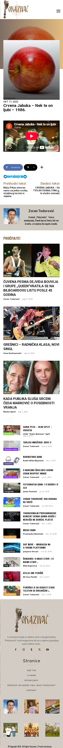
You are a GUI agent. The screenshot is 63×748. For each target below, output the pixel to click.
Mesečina (8, 434)
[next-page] (11, 420)
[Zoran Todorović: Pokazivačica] (52, 706)
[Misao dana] (11, 533)
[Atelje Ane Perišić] (11, 576)
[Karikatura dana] (11, 460)
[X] (39, 649)
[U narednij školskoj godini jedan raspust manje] (11, 473)
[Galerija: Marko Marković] (52, 730)
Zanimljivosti (9, 537)
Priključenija (9, 551)
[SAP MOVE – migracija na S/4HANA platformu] (11, 548)
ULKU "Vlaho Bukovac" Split (36, 434)
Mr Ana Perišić (30, 577)
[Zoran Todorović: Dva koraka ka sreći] (11, 502)
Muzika (7, 275)
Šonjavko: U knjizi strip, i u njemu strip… (38, 560)
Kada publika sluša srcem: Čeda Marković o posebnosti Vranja (28, 403)
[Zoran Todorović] (12, 217)
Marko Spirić (9, 411)
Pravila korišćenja (45, 746)
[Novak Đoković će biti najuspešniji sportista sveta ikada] (10, 706)
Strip (6, 565)
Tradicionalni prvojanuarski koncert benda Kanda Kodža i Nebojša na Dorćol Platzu (39, 516)
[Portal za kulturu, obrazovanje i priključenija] (16, 9)
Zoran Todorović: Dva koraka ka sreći (40, 500)
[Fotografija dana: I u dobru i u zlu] (11, 488)
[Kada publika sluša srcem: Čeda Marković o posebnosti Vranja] (31, 377)
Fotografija (9, 491)
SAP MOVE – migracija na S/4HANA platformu (36, 546)
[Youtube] (47, 649)
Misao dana (29, 530)
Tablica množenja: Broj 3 (37, 442)
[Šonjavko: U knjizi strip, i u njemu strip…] (11, 562)
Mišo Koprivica (30, 565)
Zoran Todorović (41, 211)
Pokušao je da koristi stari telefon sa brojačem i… (39, 589)
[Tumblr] (31, 649)
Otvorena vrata (10, 449)
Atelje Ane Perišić (33, 573)
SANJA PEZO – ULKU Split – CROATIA (37, 428)
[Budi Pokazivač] (10, 730)
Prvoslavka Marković (33, 534)
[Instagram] (23, 649)
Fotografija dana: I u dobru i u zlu (40, 486)
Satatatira (8, 463)
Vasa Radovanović (12, 353)
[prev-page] (5, 420)
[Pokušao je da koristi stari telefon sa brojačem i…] (11, 591)
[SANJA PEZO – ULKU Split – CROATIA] (11, 430)
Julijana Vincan (30, 551)
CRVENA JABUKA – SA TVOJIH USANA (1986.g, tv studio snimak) (46, 190)
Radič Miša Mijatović (33, 460)
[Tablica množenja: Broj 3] (11, 446)
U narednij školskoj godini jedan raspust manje (38, 471)
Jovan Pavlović (30, 491)
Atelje (6, 580)
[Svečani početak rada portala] (31, 730)
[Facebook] (15, 649)
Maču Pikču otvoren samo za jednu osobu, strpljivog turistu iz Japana (15, 191)
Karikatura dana (32, 456)
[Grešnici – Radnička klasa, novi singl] (31, 323)
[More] (41, 167)
